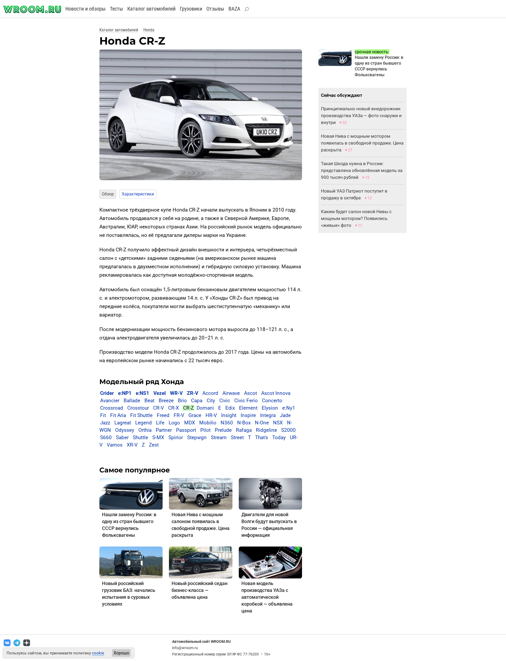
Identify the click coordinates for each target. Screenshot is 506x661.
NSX (278, 423)
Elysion (270, 408)
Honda (148, 29)
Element (248, 408)
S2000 (288, 430)
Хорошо (121, 652)
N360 (227, 423)
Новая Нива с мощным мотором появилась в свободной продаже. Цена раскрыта (362, 142)
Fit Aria (118, 415)
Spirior (175, 437)
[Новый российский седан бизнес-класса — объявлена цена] (200, 562)
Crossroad (111, 408)
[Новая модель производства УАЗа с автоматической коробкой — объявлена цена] (270, 562)
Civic (224, 400)
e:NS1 (142, 393)
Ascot (250, 393)
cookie (98, 653)
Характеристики (138, 194)
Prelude (223, 430)
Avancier (109, 400)
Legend (143, 423)
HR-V (211, 415)
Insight (228, 415)
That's (261, 437)
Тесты (116, 9)
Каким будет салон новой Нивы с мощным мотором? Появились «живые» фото (356, 218)
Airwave (231, 393)
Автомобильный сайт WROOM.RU (201, 641)
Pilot (205, 430)
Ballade (132, 400)
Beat (149, 400)
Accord (210, 393)
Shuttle (140, 437)
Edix (230, 408)
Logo (174, 423)
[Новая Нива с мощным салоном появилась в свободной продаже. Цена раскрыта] (200, 493)
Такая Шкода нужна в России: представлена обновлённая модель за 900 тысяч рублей (361, 170)
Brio (182, 400)
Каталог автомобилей (151, 9)
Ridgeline (266, 430)
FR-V (179, 415)
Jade (285, 415)
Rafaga (244, 430)
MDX (189, 423)
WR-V (176, 393)
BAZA (234, 9)
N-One (262, 423)
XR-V (132, 445)
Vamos (115, 445)
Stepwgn (197, 437)
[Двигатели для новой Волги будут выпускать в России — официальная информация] (270, 493)
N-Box (244, 423)
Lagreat (122, 423)
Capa (196, 400)
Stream (219, 437)
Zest (154, 445)
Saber (122, 437)
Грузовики (191, 9)
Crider (107, 393)
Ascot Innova (275, 393)
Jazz (105, 423)
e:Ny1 (288, 408)
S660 (106, 437)
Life (160, 423)
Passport (186, 430)
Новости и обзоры (85, 9)
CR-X (173, 408)
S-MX (158, 437)
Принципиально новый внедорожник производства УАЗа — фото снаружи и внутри (361, 115)
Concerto (272, 400)
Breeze (166, 400)
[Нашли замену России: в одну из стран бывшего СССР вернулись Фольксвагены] (131, 493)
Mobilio (207, 423)
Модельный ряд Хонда (141, 381)
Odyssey (124, 430)
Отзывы (215, 9)
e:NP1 (125, 393)
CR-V (158, 408)
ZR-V (192, 393)
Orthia (145, 430)
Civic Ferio (246, 400)
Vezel (159, 393)
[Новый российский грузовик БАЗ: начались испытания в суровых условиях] (131, 562)
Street (237, 437)
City (211, 400)
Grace (194, 415)
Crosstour (138, 408)
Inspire (248, 415)
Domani (205, 408)
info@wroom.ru (185, 648)
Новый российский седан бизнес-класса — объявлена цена (199, 590)
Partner (164, 430)
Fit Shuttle (141, 415)
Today (279, 437)
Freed (163, 415)
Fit (103, 415)
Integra (268, 415)
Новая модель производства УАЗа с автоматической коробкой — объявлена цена (267, 597)
